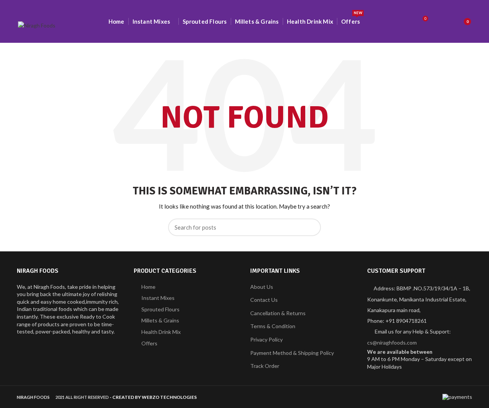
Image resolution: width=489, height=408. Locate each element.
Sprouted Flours (160, 309)
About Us (261, 286)
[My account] (441, 21)
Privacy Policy (266, 339)
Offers (149, 343)
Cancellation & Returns (278, 313)
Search (310, 227)
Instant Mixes (158, 298)
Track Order (264, 366)
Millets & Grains (160, 320)
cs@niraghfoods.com (392, 342)
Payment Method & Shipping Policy (292, 353)
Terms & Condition (272, 326)
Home (148, 286)
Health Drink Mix (161, 332)
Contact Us (264, 299)
